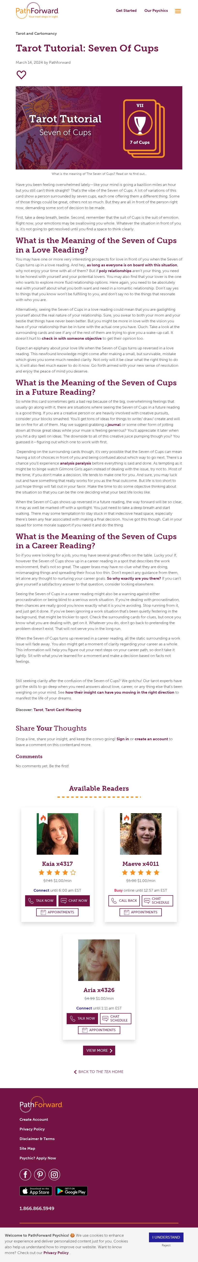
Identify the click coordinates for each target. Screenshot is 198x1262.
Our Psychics (156, 10)
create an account (151, 739)
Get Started (126, 10)
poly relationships (115, 270)
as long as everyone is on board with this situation (132, 265)
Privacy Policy (56, 1252)
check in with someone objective (72, 338)
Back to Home (100, 1071)
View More (97, 1050)
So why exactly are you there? (134, 578)
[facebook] (25, 1174)
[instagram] (54, 1174)
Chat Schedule (160, 901)
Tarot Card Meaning (63, 709)
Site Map (27, 1148)
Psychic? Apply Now (38, 1158)
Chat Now (78, 901)
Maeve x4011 (140, 863)
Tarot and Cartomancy (36, 33)
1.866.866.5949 (37, 1208)
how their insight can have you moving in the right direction (119, 692)
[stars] (141, 872)
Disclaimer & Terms (37, 1138)
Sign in (123, 739)
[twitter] (40, 1174)
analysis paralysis (75, 463)
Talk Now (44, 901)
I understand (166, 1237)
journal (114, 424)
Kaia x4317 (57, 863)
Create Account (34, 1119)
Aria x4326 (99, 990)
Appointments (61, 912)
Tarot (38, 709)
